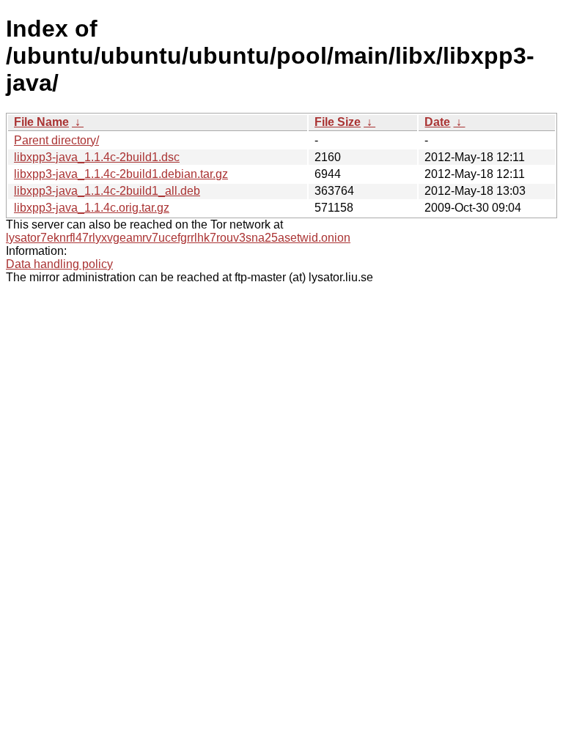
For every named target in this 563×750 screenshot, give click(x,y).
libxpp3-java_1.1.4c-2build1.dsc (97, 157)
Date (437, 122)
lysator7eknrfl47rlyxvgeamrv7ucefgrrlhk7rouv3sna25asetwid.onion (178, 237)
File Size (337, 122)
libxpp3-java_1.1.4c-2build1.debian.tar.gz (121, 174)
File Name (41, 122)
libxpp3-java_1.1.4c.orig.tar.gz (91, 207)
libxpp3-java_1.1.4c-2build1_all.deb (107, 191)
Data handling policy (59, 264)
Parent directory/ (56, 140)
